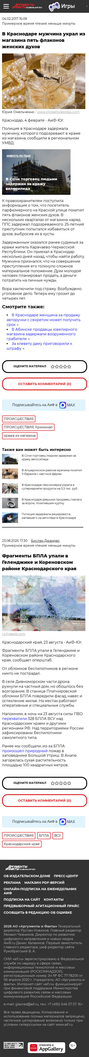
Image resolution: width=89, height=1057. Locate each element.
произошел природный (25, 751)
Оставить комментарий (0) (44, 384)
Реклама (12, 883)
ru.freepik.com (13, 634)
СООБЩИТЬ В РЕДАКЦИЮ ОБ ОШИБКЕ (38, 913)
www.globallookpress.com (58, 112)
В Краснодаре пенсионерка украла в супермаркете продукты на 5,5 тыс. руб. (50, 486)
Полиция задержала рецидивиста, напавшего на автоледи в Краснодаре (49, 515)
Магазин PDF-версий (44, 883)
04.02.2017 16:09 (14, 19)
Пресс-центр (66, 876)
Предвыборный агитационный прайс (41, 906)
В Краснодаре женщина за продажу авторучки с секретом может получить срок (44, 320)
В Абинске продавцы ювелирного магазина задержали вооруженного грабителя (42, 334)
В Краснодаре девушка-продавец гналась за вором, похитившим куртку (52, 501)
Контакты (53, 899)
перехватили (14, 718)
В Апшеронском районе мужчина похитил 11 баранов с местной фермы (52, 472)
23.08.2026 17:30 (14, 541)
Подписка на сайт (22, 899)
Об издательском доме (27, 876)
